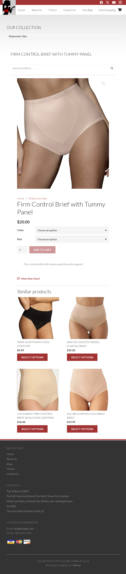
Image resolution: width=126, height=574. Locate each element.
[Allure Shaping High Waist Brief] (88, 390)
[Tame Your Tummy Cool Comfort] (38, 318)
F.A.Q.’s (11, 468)
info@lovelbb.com (24, 528)
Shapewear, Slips (37, 198)
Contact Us (13, 473)
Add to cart (42, 249)
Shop (9, 463)
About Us (12, 458)
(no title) (11, 506)
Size (19, 239)
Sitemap (77, 565)
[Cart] (119, 10)
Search (112, 68)
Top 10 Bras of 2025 (18, 491)
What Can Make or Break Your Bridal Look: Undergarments (40, 501)
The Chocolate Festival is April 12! (25, 511)
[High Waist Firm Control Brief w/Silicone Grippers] (38, 390)
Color (20, 230)
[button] (103, 83)
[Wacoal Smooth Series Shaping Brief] (88, 318)
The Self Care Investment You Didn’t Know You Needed (38, 496)
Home (20, 198)
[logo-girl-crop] (9, 7)
